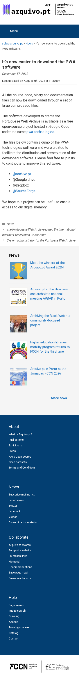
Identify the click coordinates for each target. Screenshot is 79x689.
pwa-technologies (40, 132)
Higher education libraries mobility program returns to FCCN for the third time (50, 346)
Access (13, 621)
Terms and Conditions (22, 467)
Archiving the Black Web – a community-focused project (50, 320)
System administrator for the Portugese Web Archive (41, 240)
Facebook (14, 511)
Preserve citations (20, 578)
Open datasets (18, 462)
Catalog (13, 633)
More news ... (60, 398)
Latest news (16, 500)
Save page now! (18, 572)
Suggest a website (20, 550)
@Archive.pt (22, 174)
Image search (17, 610)
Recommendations (20, 567)
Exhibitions (15, 445)
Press (12, 451)
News (10, 224)
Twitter (13, 505)
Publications (16, 439)
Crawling (14, 616)
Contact (13, 638)
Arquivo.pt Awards (20, 545)
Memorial (14, 561)
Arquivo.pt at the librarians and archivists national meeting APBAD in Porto (49, 293)
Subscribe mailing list (22, 494)
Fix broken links (18, 556)
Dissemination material (23, 522)
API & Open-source (20, 456)
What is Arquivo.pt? (20, 434)
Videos (13, 517)
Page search (16, 605)
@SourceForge (24, 191)
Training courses (19, 627)
